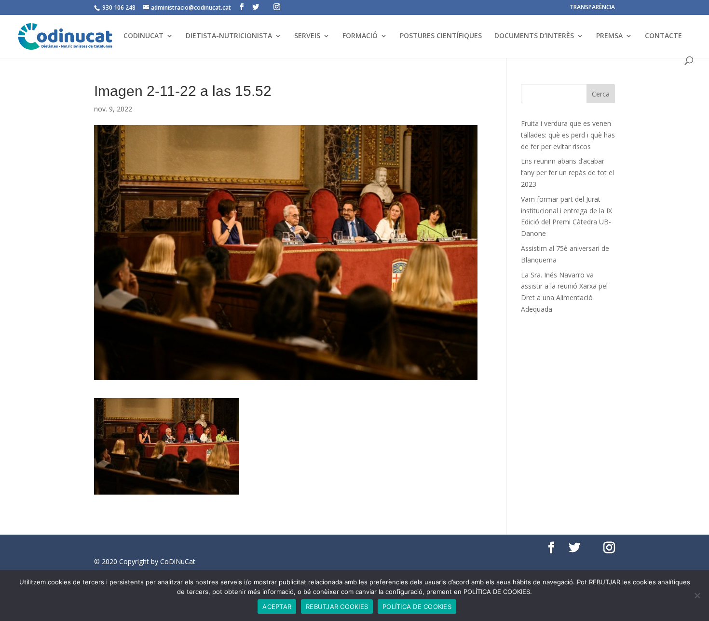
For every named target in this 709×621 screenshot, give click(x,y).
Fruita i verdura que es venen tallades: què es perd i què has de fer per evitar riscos (568, 135)
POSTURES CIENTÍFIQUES (441, 36)
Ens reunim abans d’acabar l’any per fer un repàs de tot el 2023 (567, 172)
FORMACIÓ (360, 36)
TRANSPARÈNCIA (592, 7)
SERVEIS (307, 36)
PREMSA (609, 36)
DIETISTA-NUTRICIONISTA (229, 36)
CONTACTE (663, 36)
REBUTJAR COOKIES (337, 606)
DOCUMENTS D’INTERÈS (534, 36)
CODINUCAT (143, 36)
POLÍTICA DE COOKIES (416, 606)
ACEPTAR (276, 606)
